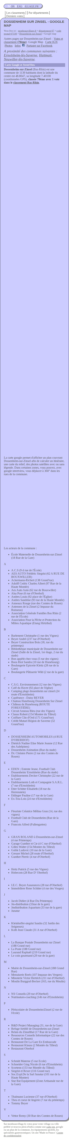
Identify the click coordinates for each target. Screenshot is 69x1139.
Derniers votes (14, 16)
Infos (18, 45)
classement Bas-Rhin (26, 82)
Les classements (15, 12)
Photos (9, 45)
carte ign (50, 1126)
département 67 (46, 30)
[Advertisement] (34, 120)
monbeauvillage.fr (27, 30)
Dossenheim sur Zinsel (30, 33)
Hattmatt (45, 55)
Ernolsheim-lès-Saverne (20, 55)
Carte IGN (51, 42)
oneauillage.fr (23, 6)
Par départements (38, 12)
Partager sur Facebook (39, 45)
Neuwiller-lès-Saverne (19, 59)
